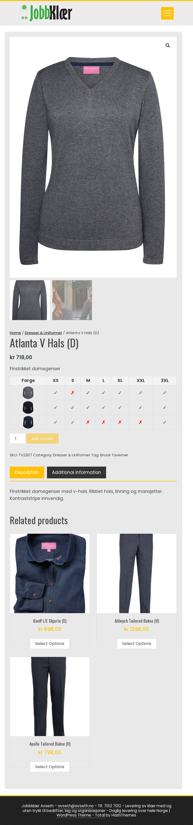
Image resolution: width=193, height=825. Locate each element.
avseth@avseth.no (76, 805)
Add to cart (42, 438)
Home (15, 332)
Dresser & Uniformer (43, 332)
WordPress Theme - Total (81, 815)
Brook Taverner (114, 455)
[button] (167, 45)
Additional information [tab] (76, 472)
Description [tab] (27, 472)
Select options (49, 643)
